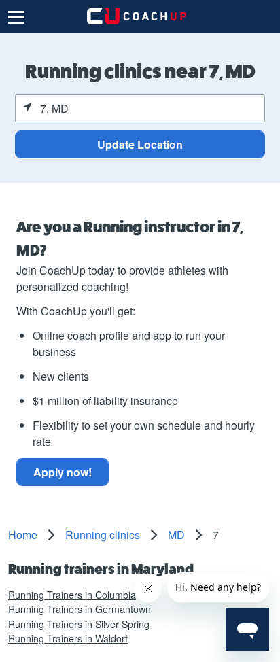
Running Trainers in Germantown (79, 609)
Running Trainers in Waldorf (68, 638)
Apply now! (62, 472)
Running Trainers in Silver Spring (79, 624)
